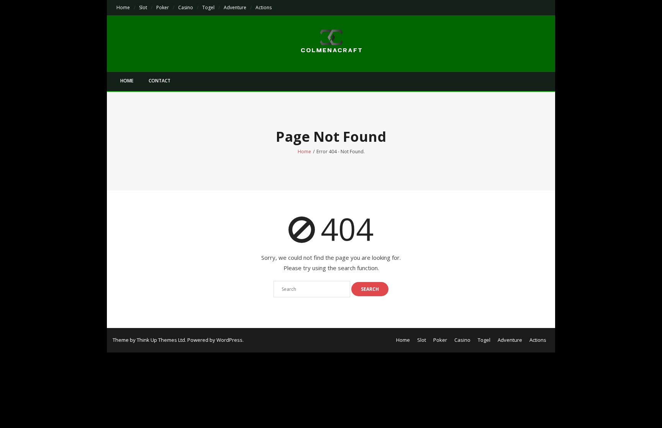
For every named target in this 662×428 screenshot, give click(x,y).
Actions (264, 7)
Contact (159, 80)
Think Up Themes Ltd (161, 339)
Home (123, 7)
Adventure (235, 7)
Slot (143, 7)
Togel (208, 7)
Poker (162, 7)
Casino (185, 7)
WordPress (229, 339)
